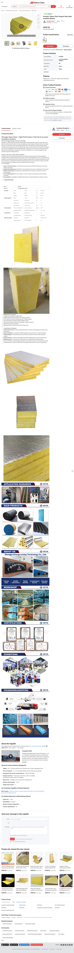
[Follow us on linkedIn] (72, 944)
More (2, 940)
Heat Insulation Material (24, 10)
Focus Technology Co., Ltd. (27, 949)
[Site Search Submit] (53, 6)
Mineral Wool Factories (32, 930)
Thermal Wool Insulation (50, 934)
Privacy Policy (59, 949)
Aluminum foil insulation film (7, 910)
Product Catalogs (22, 902)
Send (12, 839)
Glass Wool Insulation (30, 923)
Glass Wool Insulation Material (34, 934)
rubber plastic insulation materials (44, 907)
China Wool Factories (7, 930)
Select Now (70, 34)
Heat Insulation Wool (7, 934)
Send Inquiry (50, 46)
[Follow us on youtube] (67, 944)
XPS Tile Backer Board (60, 905)
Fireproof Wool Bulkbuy (8, 937)
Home (2, 10)
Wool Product (43, 930)
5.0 (58, 130)
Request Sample (67, 49)
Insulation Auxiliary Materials (7, 905)
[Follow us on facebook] (61, 944)
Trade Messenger (24, 944)
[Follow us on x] (63, 944)
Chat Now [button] (66, 46)
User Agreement (45, 949)
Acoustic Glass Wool (7, 923)
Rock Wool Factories (19, 930)
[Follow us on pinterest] (69, 944)
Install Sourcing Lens (37, 944)
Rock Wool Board (37, 791)
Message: (7, 827)
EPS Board (3, 907)
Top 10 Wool (61, 934)
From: (8, 819)
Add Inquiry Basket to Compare (21, 48)
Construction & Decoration (12, 10)
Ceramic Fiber (22, 905)
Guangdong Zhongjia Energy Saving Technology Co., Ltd (51, 21)
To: (8, 823)
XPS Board (39, 905)
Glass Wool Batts (18, 923)
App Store (5, 944)
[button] (2, 2)
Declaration (52, 949)
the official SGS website (35, 746)
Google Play (13, 944)
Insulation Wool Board (20, 934)
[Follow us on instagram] (65, 944)
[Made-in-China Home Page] (37, 2)
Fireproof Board (12, 793)
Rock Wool (57, 907)
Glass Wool (34, 10)
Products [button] (15, 6)
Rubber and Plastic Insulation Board (18, 791)
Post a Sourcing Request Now (17, 841)
